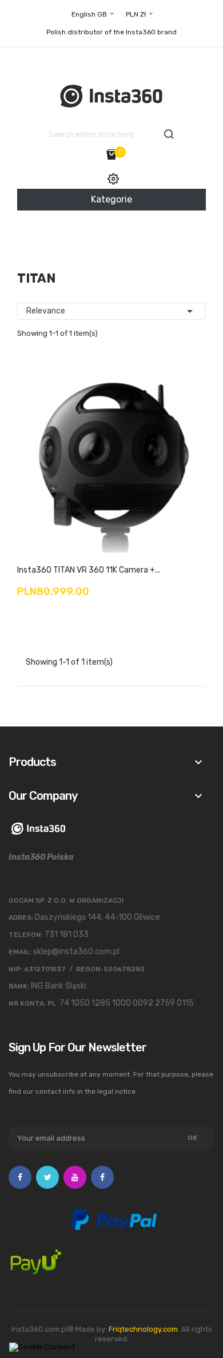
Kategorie (111, 199)
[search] (168, 134)
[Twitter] (47, 1177)
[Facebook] (20, 1177)
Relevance (111, 311)
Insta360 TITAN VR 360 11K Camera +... (88, 570)
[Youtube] (74, 1177)
